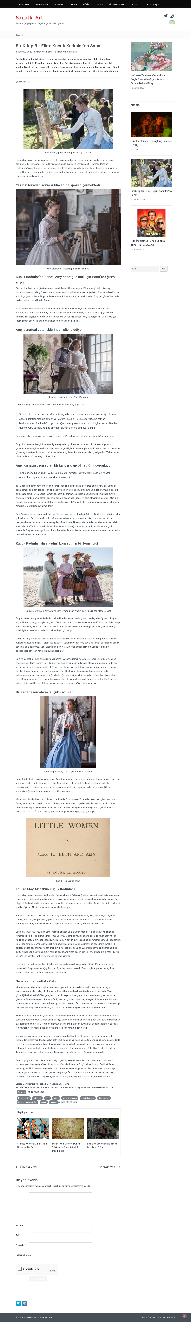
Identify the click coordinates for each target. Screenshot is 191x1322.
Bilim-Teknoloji (117, 4)
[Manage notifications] (184, 1316)
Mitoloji (136, 4)
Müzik (86, 4)
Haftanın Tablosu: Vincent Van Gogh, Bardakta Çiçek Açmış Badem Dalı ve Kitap (148, 79)
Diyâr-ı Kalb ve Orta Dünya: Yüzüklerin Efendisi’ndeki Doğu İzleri (66, 1147)
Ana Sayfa (24, 4)
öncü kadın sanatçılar (27, 1102)
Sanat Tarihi (42, 4)
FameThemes (148, 1317)
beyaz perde (23, 1098)
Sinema (99, 4)
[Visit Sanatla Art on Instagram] (172, 16)
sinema (54, 1102)
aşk (53, 514)
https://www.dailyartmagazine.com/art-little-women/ (50, 1087)
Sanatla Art (29, 17)
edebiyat (37, 1098)
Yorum (20, 1225)
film (47, 1098)
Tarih (74, 4)
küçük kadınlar (88, 1098)
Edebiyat (60, 4)
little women (104, 1098)
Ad (18, 1235)
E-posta (21, 1245)
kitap (56, 1098)
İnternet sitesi (24, 1255)
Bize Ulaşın (153, 4)
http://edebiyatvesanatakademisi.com (95, 1087)
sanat (43, 1102)
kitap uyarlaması (70, 1098)
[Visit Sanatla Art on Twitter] (166, 16)
